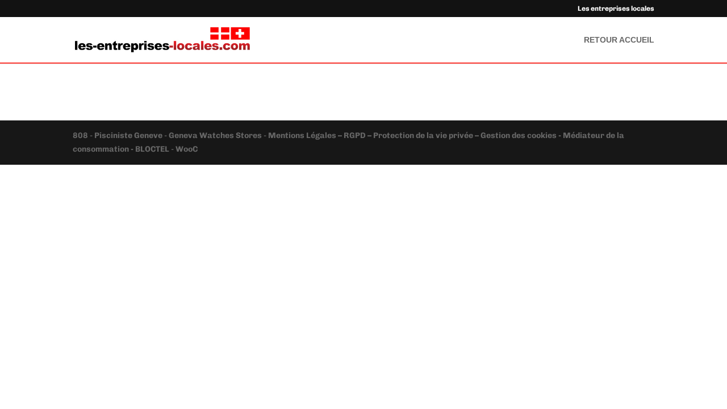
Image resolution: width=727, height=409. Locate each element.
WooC (187, 149)
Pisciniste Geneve (129, 135)
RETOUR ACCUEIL (619, 40)
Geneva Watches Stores (215, 135)
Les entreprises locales (616, 8)
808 (81, 135)
